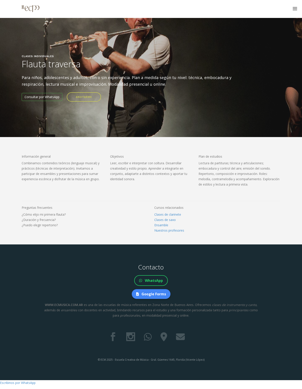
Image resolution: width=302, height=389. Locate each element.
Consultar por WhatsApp (42, 97)
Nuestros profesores (169, 230)
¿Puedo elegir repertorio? (40, 225)
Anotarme (84, 97)
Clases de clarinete (167, 214)
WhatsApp (153, 280)
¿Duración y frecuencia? (39, 220)
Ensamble (161, 225)
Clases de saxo (165, 220)
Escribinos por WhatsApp (18, 383)
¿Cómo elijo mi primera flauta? (44, 214)
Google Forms (153, 294)
